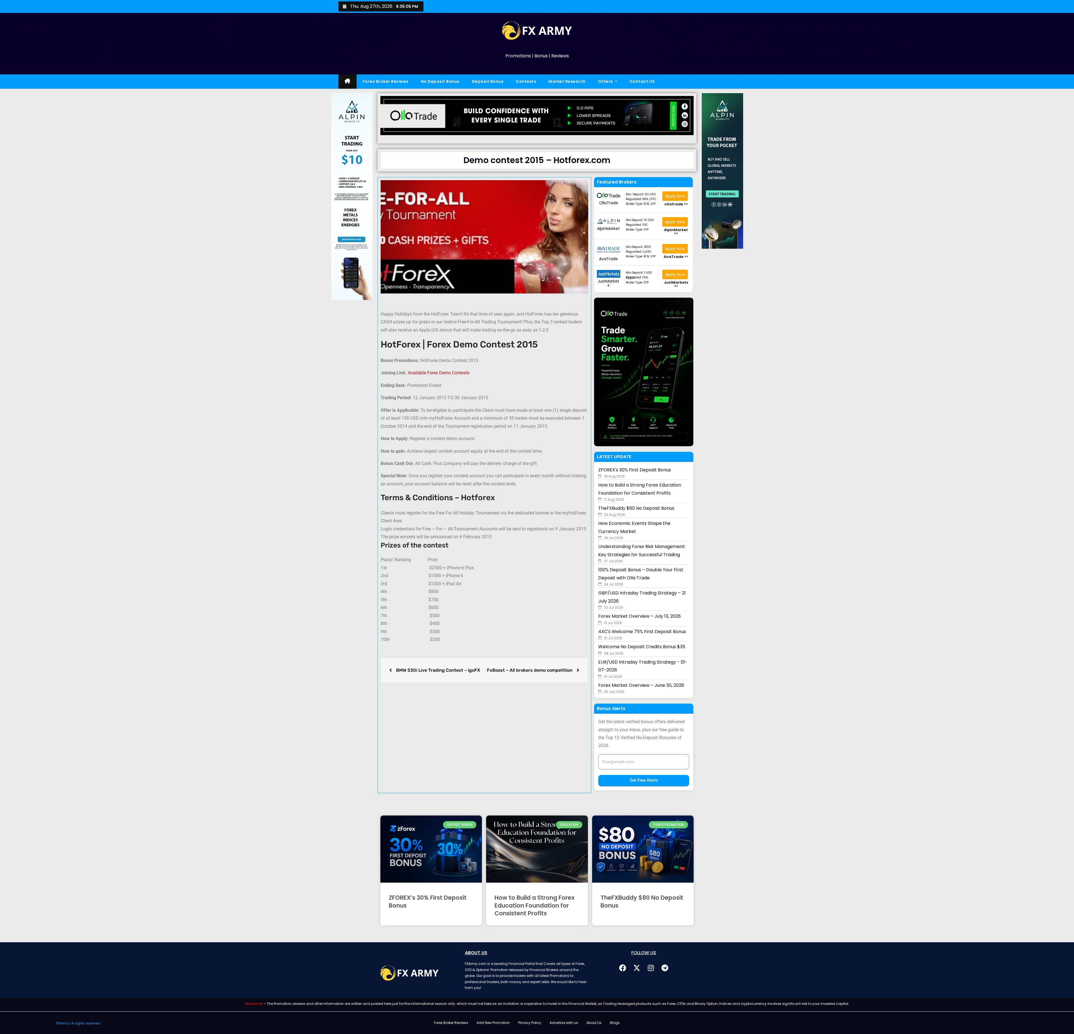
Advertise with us (564, 1022)
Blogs (615, 1022)
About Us (594, 1022)
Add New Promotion (493, 1022)
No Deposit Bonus (440, 81)
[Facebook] (623, 968)
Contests (526, 81)
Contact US (642, 81)
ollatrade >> (676, 204)
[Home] (347, 81)
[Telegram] (665, 968)
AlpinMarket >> (676, 231)
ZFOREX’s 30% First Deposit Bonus (428, 902)
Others (606, 81)
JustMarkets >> (676, 284)
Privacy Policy (529, 1022)
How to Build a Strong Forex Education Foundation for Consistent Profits (534, 905)
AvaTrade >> (676, 256)
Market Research (567, 81)
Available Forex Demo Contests (438, 372)
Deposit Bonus (488, 81)
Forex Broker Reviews (386, 81)
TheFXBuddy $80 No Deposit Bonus (641, 902)
